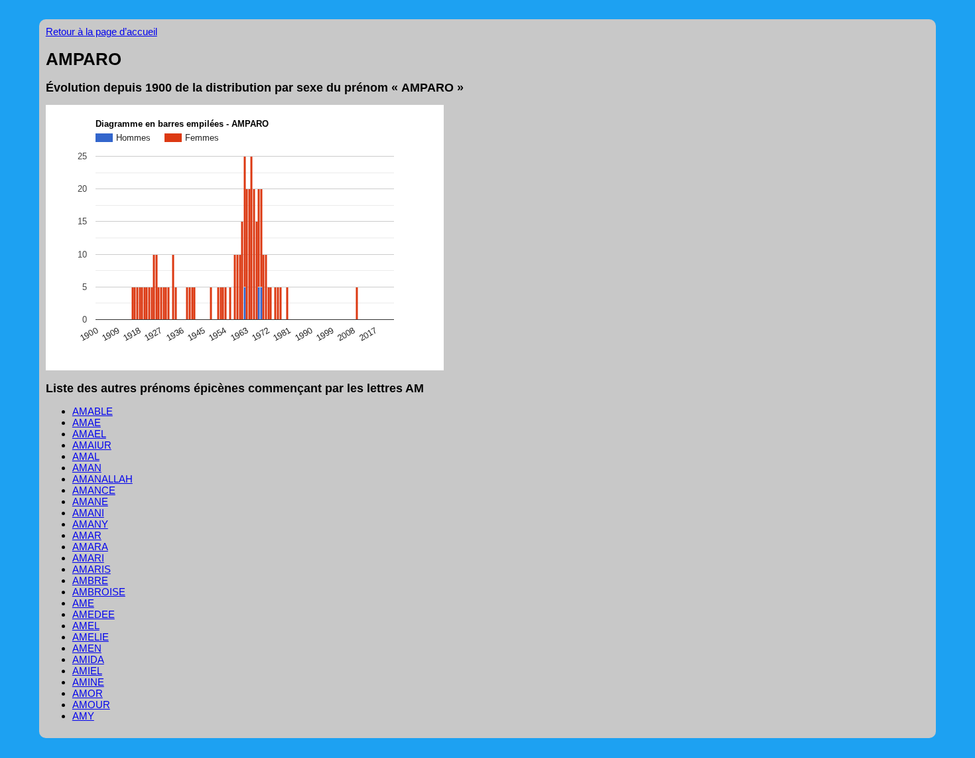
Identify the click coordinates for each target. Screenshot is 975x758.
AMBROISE (98, 591)
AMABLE (92, 411)
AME (83, 603)
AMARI (88, 558)
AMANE (90, 501)
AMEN (86, 648)
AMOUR (91, 704)
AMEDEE (93, 614)
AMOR (87, 693)
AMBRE (90, 580)
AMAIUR (91, 445)
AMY (83, 715)
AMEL (85, 625)
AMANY (90, 524)
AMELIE (90, 637)
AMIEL (87, 670)
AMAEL (89, 433)
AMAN (86, 467)
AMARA (90, 546)
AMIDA (88, 659)
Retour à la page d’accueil (101, 31)
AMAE (86, 422)
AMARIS (91, 569)
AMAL (85, 456)
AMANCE (93, 490)
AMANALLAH (102, 479)
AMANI (88, 512)
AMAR (86, 535)
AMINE (88, 682)
